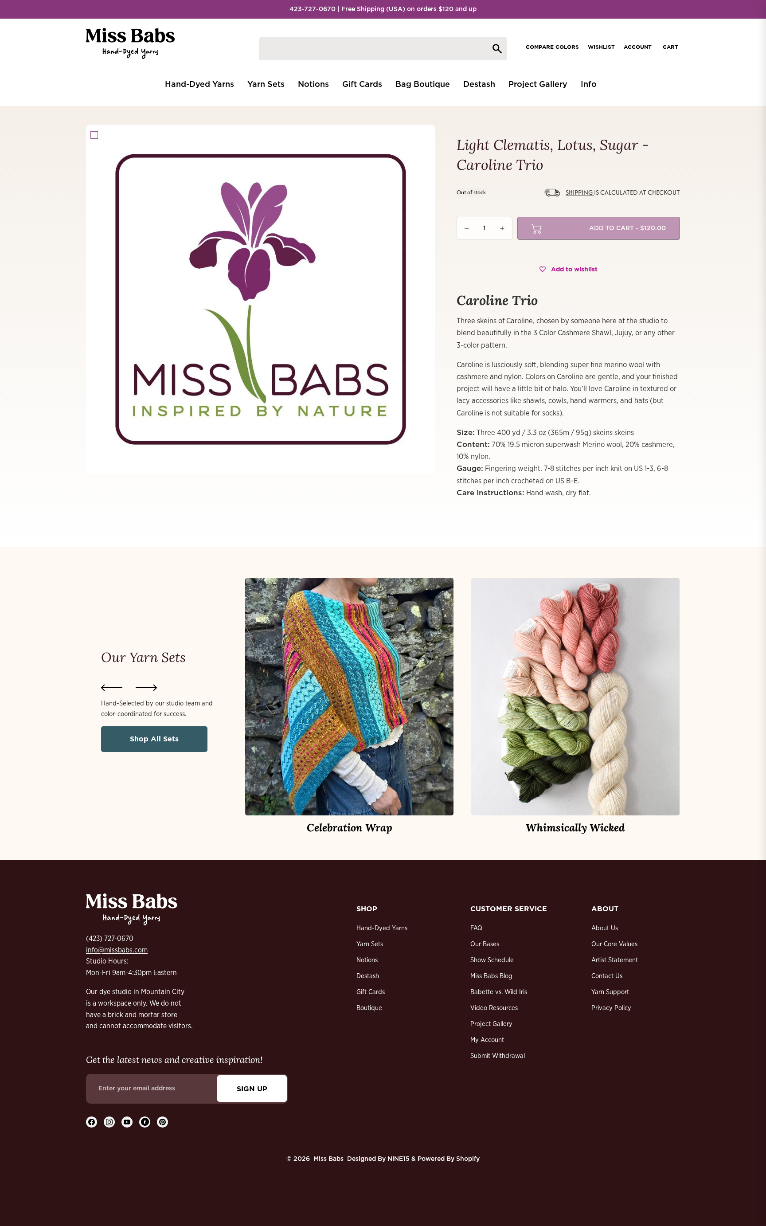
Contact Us (606, 976)
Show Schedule (492, 960)
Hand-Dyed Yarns (381, 928)
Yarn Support (610, 992)
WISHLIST (601, 46)
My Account (487, 1040)
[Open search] (383, 48)
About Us (604, 928)
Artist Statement (614, 960)
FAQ (476, 928)
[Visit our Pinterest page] (162, 1122)
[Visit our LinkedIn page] (144, 1122)
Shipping (580, 192)
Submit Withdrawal (497, 1056)
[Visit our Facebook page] (91, 1122)
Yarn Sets (369, 944)
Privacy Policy (611, 1008)
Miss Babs (328, 1159)
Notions (367, 960)
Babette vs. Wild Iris (498, 992)
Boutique (369, 1008)
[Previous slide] (111, 687)
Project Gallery (491, 1024)
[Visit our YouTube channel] (127, 1122)
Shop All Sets (154, 739)
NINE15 (398, 1159)
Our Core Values (614, 944)
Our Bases (484, 944)
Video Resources (494, 1008)
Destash (367, 976)
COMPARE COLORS (552, 46)
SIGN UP (252, 1089)
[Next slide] (146, 687)
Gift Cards (370, 992)
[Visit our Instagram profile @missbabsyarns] (109, 1122)
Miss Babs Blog (491, 976)
